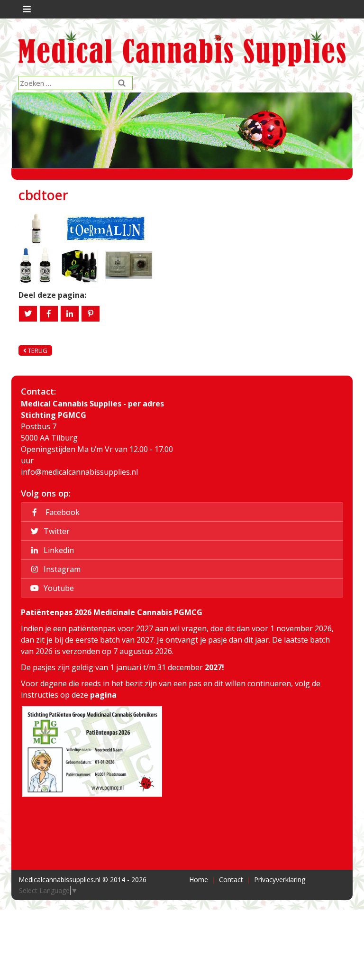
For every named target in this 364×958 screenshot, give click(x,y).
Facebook (61, 512)
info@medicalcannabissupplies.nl (79, 472)
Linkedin (58, 550)
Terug (37, 350)
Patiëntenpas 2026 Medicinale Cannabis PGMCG (111, 612)
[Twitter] (28, 314)
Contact (231, 879)
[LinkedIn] (70, 314)
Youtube (58, 588)
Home (198, 879)
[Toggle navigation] (25, 9)
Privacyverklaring (279, 879)
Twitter (56, 531)
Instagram (61, 569)
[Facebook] (49, 314)
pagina (103, 695)
